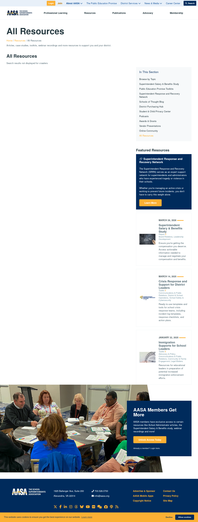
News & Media (152, 3)
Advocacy (148, 13)
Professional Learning (55, 13)
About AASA (73, 3)
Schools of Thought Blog (151, 101)
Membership (176, 13)
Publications (119, 13)
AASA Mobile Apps (143, 495)
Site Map (167, 500)
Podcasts (144, 116)
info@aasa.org (102, 495)
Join (60, 3)
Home (9, 40)
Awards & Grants (148, 121)
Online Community (148, 130)
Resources (89, 13)
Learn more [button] (86, 517)
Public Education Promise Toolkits (156, 88)
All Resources (146, 135)
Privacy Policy (170, 495)
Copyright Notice (142, 500)
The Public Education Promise (101, 3)
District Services (129, 3)
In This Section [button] (149, 71)
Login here (155, 448)
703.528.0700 (101, 491)
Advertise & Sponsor (144, 491)
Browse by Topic (147, 79)
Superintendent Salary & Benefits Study (159, 84)
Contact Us (169, 491)
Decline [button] (169, 517)
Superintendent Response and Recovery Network (159, 95)
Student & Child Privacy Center (155, 111)
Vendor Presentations (150, 125)
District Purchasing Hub (151, 106)
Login (51, 3)
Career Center (173, 3)
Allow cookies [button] (184, 517)
